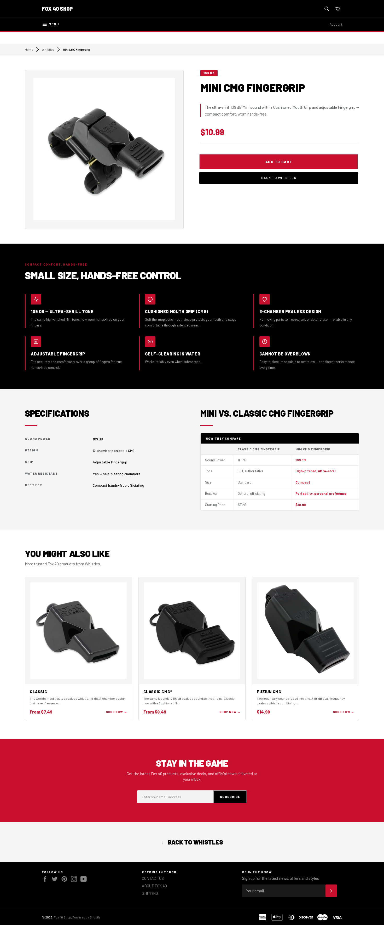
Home (29, 49)
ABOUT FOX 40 (154, 885)
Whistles (48, 49)
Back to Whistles (278, 178)
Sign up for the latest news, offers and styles (280, 878)
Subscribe (230, 796)
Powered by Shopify (86, 917)
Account (336, 24)
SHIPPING (150, 893)
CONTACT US (153, 878)
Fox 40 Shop (57, 8)
